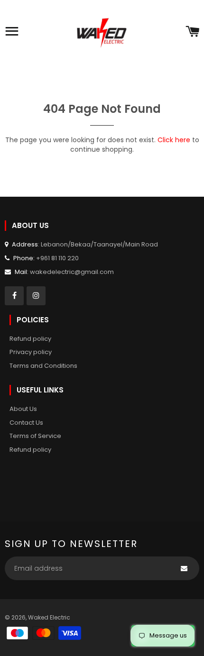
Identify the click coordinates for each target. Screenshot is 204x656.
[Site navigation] (12, 32)
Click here (174, 140)
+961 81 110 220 (57, 258)
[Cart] (192, 32)
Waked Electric (49, 617)
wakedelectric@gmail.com (72, 271)
